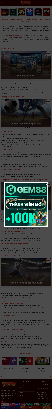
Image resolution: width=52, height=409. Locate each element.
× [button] (46, 184)
